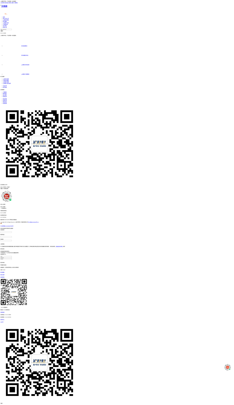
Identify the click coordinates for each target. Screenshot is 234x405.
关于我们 (5, 25)
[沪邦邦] (3, 6)
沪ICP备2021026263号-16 (33, 222)
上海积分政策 (6, 79)
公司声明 (2, 2)
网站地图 (5, 98)
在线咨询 (5, 103)
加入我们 (5, 95)
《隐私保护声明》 (59, 246)
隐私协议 (5, 101)
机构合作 (5, 96)
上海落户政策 (6, 81)
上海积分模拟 (6, 80)
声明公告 (5, 100)
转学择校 (5, 87)
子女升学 (5, 85)
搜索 (2, 30)
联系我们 (5, 93)
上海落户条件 (6, 22)
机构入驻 (5, 27)
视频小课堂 (11, 2)
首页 (4, 17)
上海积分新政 (6, 19)
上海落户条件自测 (7, 83)
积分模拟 (5, 21)
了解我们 (16, 2)
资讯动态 (7, 2)
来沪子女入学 (6, 18)
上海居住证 (5, 24)
